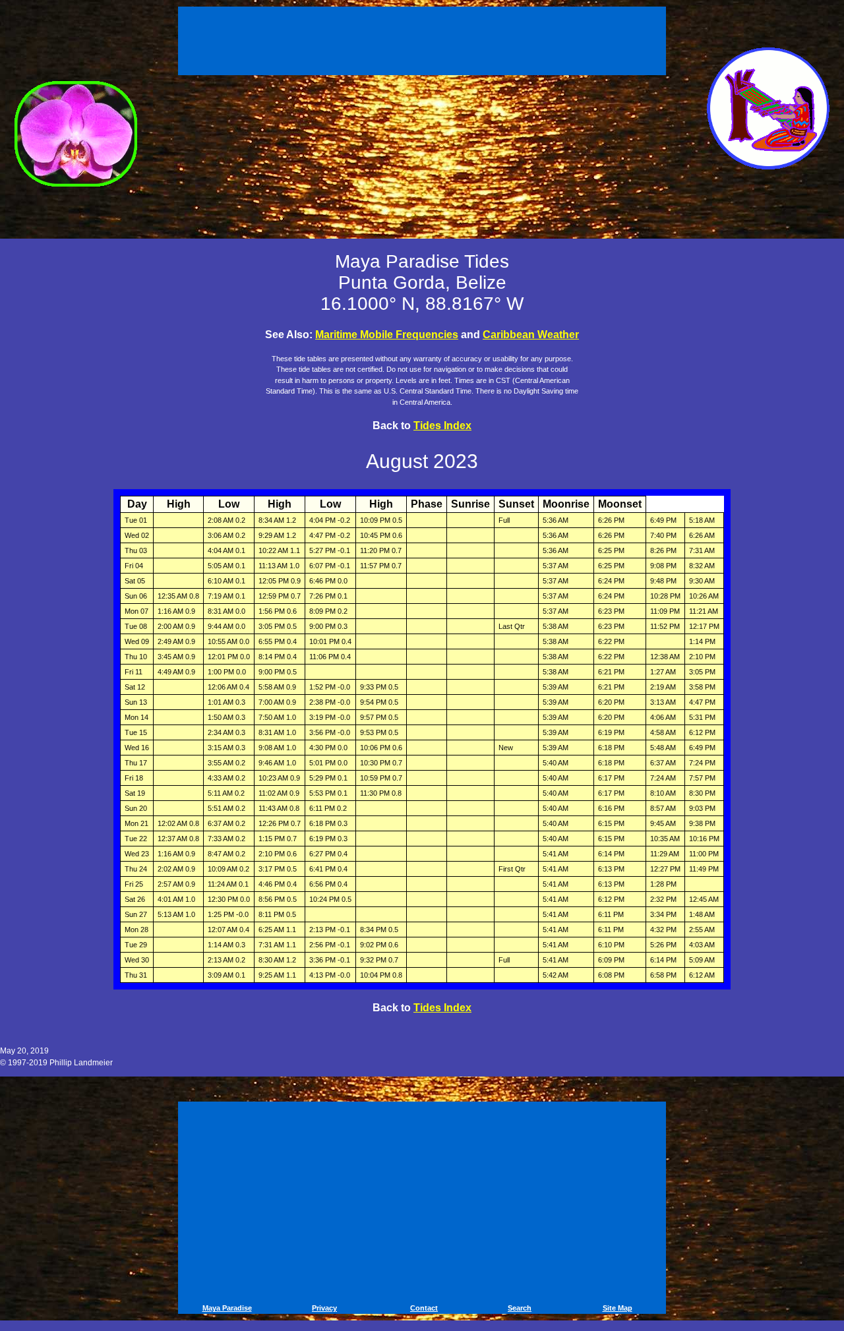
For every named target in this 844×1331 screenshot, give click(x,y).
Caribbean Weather (531, 334)
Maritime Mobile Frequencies (386, 334)
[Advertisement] (424, 38)
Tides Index (442, 425)
